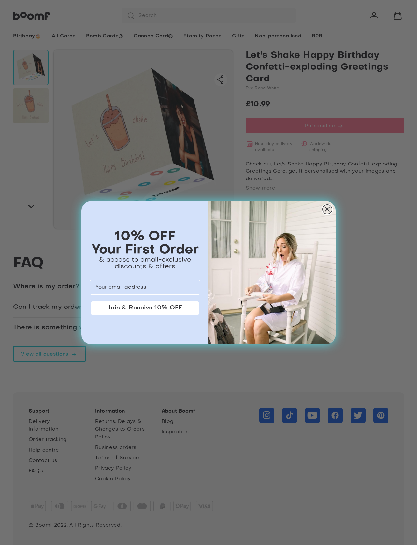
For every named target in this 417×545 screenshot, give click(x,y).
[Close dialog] (327, 209)
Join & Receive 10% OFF (145, 308)
